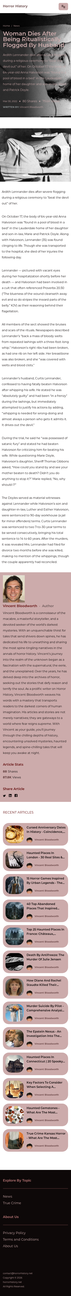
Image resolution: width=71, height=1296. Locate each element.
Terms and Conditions (21, 1240)
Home (6, 25)
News (16, 25)
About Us (10, 1246)
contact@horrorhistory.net (18, 1273)
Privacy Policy (14, 1233)
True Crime (12, 1203)
